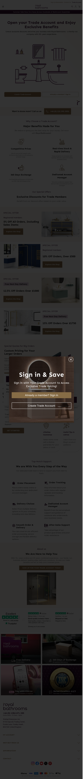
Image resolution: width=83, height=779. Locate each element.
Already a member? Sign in (41, 395)
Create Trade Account (41, 405)
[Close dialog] (71, 359)
